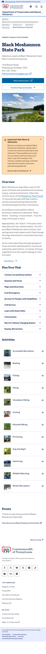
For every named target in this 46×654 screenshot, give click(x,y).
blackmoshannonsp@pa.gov (17, 73)
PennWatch (6, 618)
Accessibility (6, 634)
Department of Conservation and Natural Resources (21, 13)
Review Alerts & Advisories (18, 171)
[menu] (41, 6)
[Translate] (30, 6)
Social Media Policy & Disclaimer (12, 638)
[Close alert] (41, 139)
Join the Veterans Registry (12, 599)
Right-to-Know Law (10, 622)
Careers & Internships (10, 614)
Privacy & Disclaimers (19, 634)
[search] (36, 6)
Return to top (35, 540)
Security (21, 636)
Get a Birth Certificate (10, 595)
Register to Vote (8, 587)
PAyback (5, 603)
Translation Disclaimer (9, 636)
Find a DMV (6, 591)
